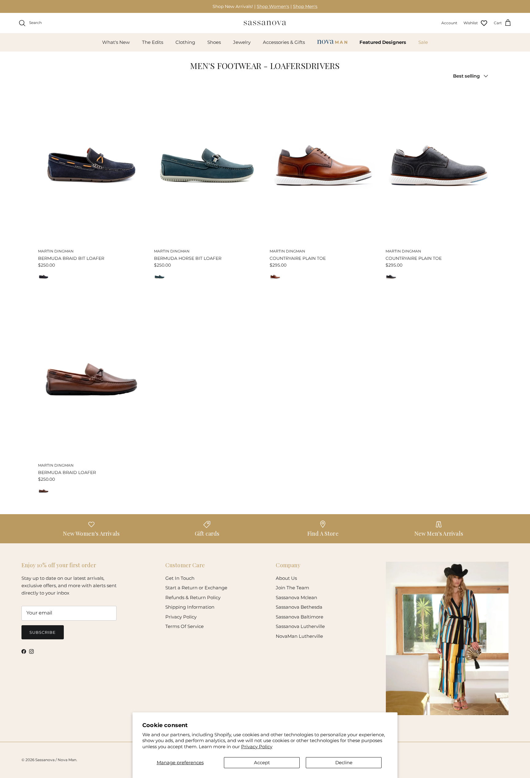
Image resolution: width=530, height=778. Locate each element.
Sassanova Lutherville (300, 626)
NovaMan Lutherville (299, 636)
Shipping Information (189, 607)
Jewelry (242, 42)
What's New (116, 42)
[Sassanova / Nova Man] (265, 23)
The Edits (152, 42)
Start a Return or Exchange (196, 588)
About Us (286, 578)
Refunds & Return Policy (193, 597)
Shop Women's (273, 6)
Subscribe (42, 632)
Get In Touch (179, 578)
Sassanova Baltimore (299, 617)
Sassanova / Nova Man (55, 759)
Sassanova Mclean (296, 597)
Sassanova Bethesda (299, 607)
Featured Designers (382, 42)
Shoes (214, 42)
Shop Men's (305, 6)
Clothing (185, 42)
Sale (423, 42)
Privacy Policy (256, 746)
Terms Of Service (184, 626)
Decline (343, 762)
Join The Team (292, 588)
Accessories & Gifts (284, 42)
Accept (262, 762)
